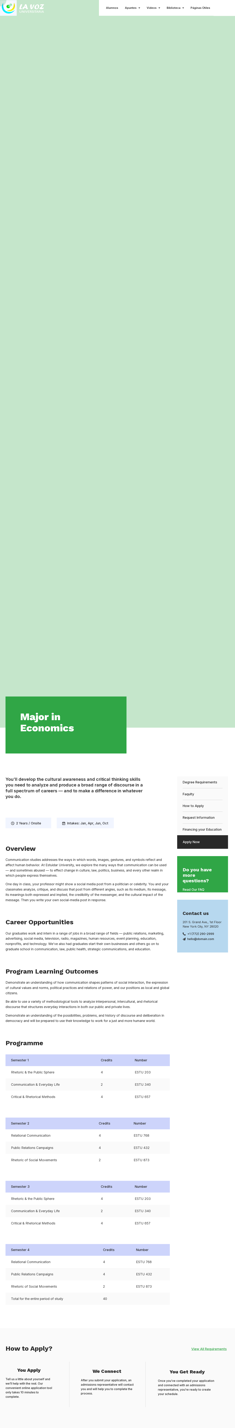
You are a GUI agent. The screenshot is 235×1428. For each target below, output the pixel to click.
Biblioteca (173, 8)
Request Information (199, 817)
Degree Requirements (200, 782)
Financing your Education (202, 829)
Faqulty (188, 794)
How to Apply (193, 806)
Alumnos (112, 8)
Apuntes (131, 8)
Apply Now (191, 842)
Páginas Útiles (200, 8)
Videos (152, 8)
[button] (193, 889)
